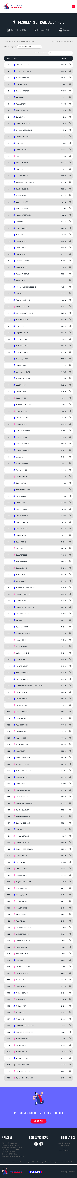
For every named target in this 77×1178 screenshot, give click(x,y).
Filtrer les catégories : (10, 47)
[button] (73, 6)
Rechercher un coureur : (41, 53)
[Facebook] (36, 1144)
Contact (64, 1148)
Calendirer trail (64, 1145)
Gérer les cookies (64, 1150)
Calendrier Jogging (64, 1143)
